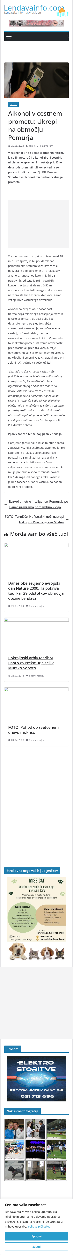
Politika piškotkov (39, 1226)
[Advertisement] (40, 224)
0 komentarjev (45, 145)
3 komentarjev (36, 675)
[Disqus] (36, 800)
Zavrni (37, 1246)
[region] (36, 1226)
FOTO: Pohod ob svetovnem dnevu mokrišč (33, 730)
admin (32, 145)
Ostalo (13, 104)
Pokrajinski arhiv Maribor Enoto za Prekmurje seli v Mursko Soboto (31, 663)
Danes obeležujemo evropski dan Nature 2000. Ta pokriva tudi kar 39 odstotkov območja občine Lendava (36, 591)
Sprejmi (37, 1236)
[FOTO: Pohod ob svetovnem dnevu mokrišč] (36, 690)
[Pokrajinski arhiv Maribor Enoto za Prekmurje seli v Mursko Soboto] (36, 620)
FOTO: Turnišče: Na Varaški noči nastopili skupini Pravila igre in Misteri (34, 519)
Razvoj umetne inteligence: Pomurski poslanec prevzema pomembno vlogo (38, 504)
